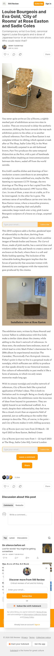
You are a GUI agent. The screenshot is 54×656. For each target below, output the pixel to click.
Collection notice (43, 637)
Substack (14, 650)
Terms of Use (41, 612)
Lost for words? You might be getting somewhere (19, 550)
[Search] (49, 538)
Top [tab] (5, 538)
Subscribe (39, 3)
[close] (46, 568)
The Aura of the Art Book (15, 564)
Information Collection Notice (35, 614)
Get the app (40, 644)
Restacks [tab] (19, 505)
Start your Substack (20, 644)
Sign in (48, 3)
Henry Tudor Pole (15, 46)
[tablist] (13, 505)
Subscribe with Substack (29, 606)
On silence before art (13, 545)
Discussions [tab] (22, 538)
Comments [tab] (8, 505)
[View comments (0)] (14, 54)
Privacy (24, 637)
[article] (27, 551)
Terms (32, 637)
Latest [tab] (12, 538)
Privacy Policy (28, 617)
